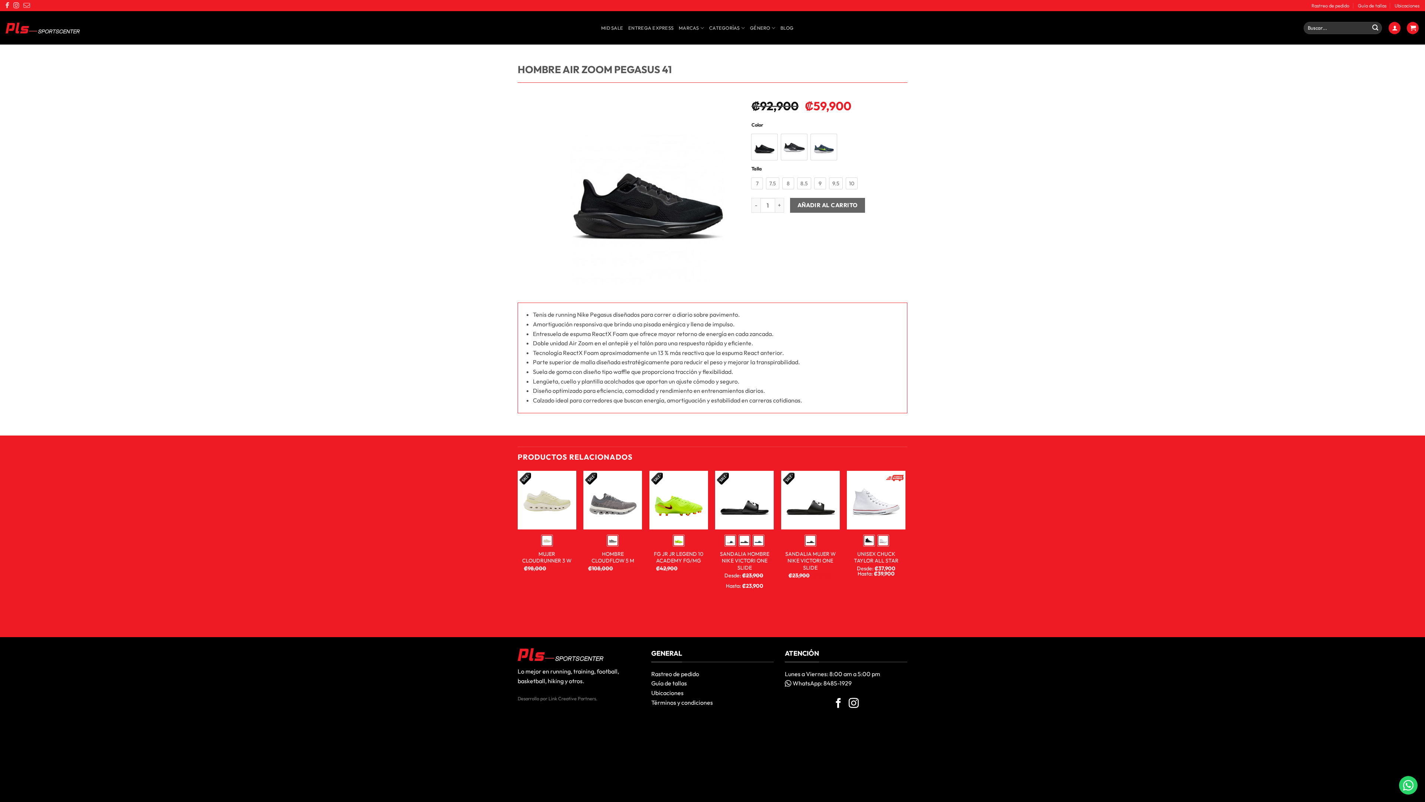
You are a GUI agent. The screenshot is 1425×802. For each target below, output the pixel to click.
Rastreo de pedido (1330, 6)
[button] (1395, 28)
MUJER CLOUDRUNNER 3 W (546, 557)
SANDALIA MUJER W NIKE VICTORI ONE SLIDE (810, 561)
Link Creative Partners (572, 698)
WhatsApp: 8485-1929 (822, 683)
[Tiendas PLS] (43, 28)
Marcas (689, 28)
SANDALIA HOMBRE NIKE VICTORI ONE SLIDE (744, 561)
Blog (786, 28)
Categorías (724, 28)
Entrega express (651, 28)
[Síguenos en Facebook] (838, 704)
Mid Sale (612, 28)
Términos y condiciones (682, 702)
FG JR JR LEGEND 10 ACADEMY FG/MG (678, 557)
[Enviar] (1375, 28)
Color (757, 125)
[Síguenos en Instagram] (854, 704)
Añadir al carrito (827, 205)
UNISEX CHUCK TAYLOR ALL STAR (876, 557)
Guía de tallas (1372, 6)
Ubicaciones (1407, 6)
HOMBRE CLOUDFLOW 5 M (613, 557)
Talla (756, 169)
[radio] (764, 147)
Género (760, 28)
